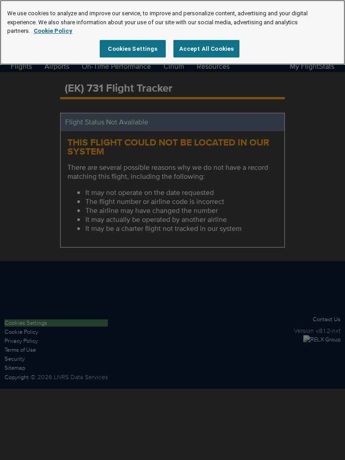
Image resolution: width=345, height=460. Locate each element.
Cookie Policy (53, 30)
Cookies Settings (132, 48)
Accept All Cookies (206, 48)
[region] (172, 32)
